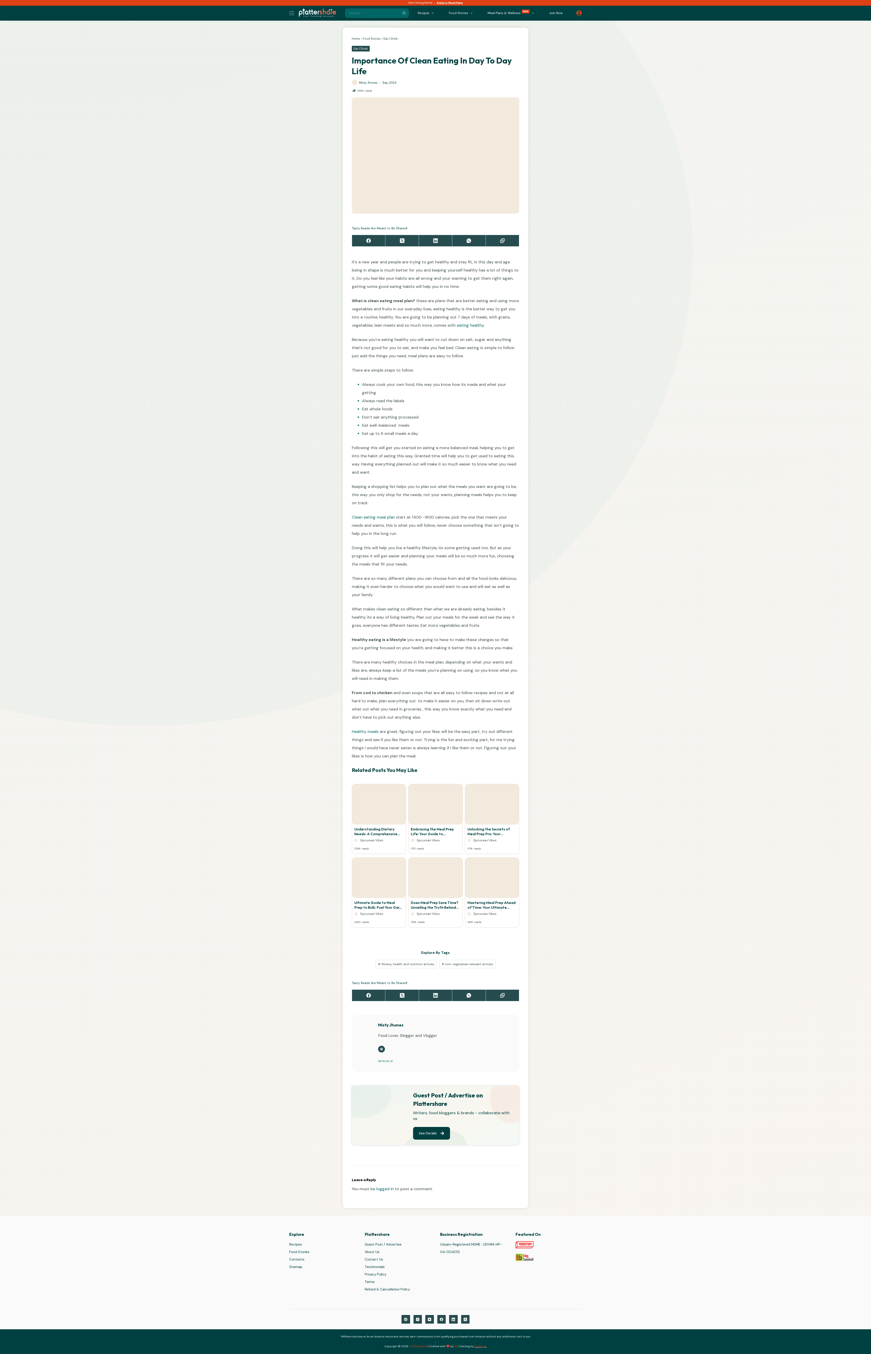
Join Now (556, 13)
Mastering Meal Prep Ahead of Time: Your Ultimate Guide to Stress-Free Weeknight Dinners (491, 905)
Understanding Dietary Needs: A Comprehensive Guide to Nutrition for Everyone (375, 831)
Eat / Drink (391, 39)
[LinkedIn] (435, 241)
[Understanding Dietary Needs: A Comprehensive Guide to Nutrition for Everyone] (379, 805)
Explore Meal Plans (450, 3)
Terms (370, 1282)
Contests (296, 1259)
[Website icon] (381, 1049)
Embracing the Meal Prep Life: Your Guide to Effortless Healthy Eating (433, 831)
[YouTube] (429, 1319)
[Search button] (404, 13)
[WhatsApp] (469, 241)
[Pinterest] (405, 1319)
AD (456, 1346)
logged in (385, 1189)
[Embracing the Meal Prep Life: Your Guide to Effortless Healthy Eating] (435, 805)
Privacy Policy (375, 1274)
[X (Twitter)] (402, 241)
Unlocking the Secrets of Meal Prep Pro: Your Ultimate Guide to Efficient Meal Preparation (491, 831)
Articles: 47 (385, 1061)
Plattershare (419, 1346)
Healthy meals (365, 731)
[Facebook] (368, 241)
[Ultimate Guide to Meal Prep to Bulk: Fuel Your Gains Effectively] (379, 879)
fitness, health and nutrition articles (406, 964)
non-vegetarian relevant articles (467, 964)
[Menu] (291, 13)
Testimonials (375, 1267)
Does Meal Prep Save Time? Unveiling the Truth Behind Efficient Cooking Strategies (434, 905)
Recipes (295, 1244)
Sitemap (295, 1267)
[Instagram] (417, 1319)
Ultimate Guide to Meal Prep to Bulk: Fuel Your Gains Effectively (378, 905)
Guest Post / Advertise (383, 1244)
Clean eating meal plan (373, 517)
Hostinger (481, 1346)
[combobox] (372, 13)
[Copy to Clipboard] (502, 241)
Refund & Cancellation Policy (387, 1289)
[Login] (579, 13)
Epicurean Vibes (371, 840)
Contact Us (374, 1259)
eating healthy (470, 325)
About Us (372, 1252)
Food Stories (372, 39)
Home (356, 39)
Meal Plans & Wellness (508, 12)
